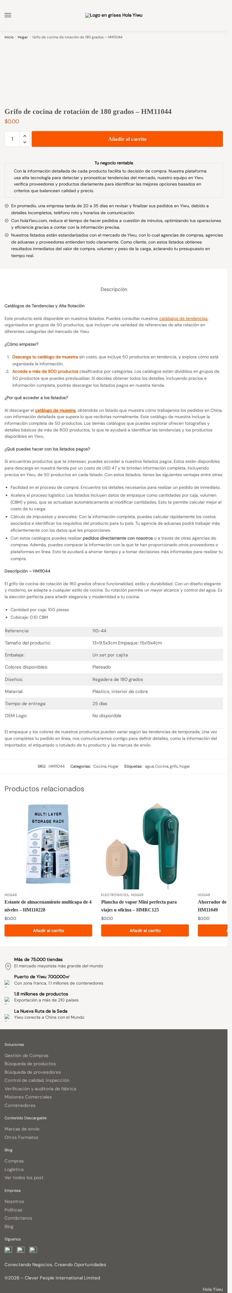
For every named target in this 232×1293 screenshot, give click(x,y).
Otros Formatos (21, 1137)
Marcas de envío (22, 1129)
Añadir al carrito (127, 139)
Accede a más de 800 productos (45, 371)
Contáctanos (18, 1218)
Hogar (23, 37)
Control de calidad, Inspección (37, 1080)
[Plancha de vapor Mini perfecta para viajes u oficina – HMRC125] (145, 845)
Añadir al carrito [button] (48, 930)
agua (149, 766)
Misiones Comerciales (28, 1097)
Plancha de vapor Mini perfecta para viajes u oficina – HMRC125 (139, 905)
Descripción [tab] (114, 289)
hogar (184, 766)
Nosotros (14, 1201)
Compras (14, 1161)
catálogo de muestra (55, 410)
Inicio (9, 37)
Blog (9, 1227)
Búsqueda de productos (30, 1064)
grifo (174, 766)
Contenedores (20, 1105)
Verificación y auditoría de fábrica (40, 1089)
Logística (14, 1169)
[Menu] (14, 15)
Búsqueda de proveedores (33, 1072)
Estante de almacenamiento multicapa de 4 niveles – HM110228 (48, 905)
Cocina (99, 766)
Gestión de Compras (27, 1056)
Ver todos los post (24, 1178)
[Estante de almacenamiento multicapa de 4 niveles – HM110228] (48, 845)
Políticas (13, 1210)
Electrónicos (114, 895)
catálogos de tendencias (183, 318)
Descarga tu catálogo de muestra (45, 357)
